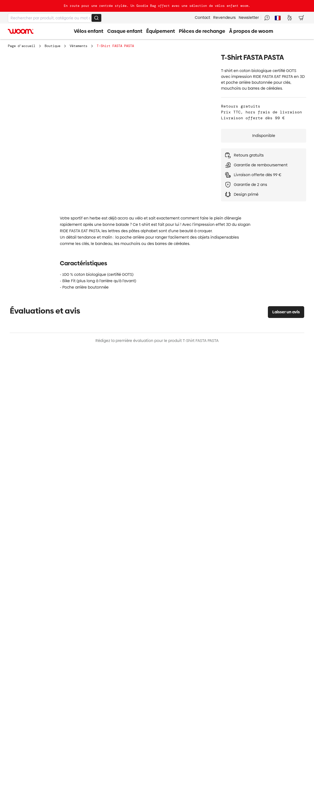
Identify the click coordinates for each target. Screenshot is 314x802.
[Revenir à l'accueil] (20, 31)
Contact (202, 17)
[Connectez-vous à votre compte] (289, 18)
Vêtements (78, 46)
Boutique (52, 46)
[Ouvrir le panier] (301, 18)
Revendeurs (224, 17)
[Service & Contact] (267, 18)
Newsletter (249, 17)
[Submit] (96, 17)
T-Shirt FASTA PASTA (115, 46)
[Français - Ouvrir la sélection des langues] (278, 18)
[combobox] (55, 18)
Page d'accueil (21, 46)
